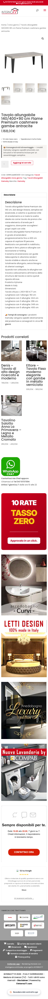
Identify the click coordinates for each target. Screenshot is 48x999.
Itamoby (21, 181)
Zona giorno (13, 25)
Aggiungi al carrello (22, 163)
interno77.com (25, 983)
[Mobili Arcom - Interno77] (10, 925)
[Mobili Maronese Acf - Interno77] (24, 925)
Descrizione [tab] (9, 195)
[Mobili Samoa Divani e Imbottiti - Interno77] (17, 933)
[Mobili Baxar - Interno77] (31, 933)
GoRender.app (13, 964)
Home (3, 25)
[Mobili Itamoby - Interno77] (10, 917)
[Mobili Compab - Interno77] (24, 917)
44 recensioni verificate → (24, 898)
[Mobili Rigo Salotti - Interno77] (38, 925)
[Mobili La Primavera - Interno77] (38, 917)
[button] (42, 38)
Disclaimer (22, 980)
